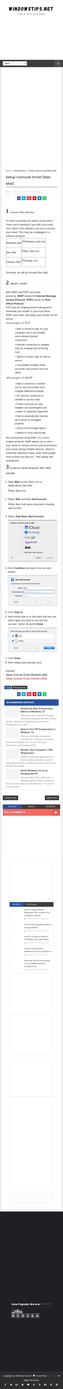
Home (8, 170)
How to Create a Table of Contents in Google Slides (36, 938)
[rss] (40, 1384)
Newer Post (10, 797)
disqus (31, 806)
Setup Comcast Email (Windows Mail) (26, 674)
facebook (50, 806)
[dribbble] (34, 1384)
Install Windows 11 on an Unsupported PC (34, 772)
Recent (16, 904)
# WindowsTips (19, 687)
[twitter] (11, 1384)
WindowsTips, (36, 191)
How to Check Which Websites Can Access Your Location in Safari (37, 912)
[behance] (45, 1384)
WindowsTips (20, 170)
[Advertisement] (31, 39)
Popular (31, 904)
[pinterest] (22, 1384)
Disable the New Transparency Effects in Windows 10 (37, 710)
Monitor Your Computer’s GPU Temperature (37, 751)
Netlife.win (52, 1375)
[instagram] (51, 1384)
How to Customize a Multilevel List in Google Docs (37, 950)
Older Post (52, 797)
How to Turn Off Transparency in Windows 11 (38, 730)
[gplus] (17, 1384)
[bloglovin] (28, 1384)
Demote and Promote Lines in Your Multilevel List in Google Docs (37, 963)
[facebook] (5, 1384)
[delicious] (57, 1384)
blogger (12, 806)
